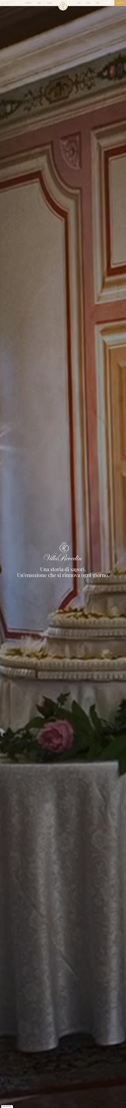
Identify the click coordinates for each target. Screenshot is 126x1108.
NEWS (97, 3)
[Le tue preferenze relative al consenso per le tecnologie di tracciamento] (7, 1106)
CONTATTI (120, 3)
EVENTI (39, 3)
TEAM (79, 3)
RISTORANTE (28, 3)
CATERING (49, 3)
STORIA (88, 3)
